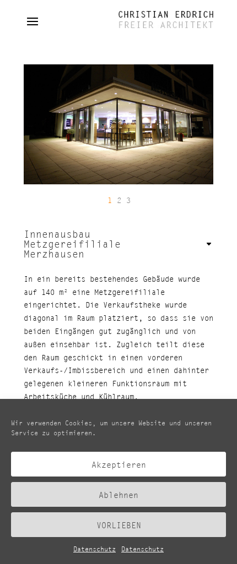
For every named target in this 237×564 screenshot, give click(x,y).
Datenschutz (94, 549)
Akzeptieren (118, 464)
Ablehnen (118, 495)
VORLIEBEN (118, 525)
